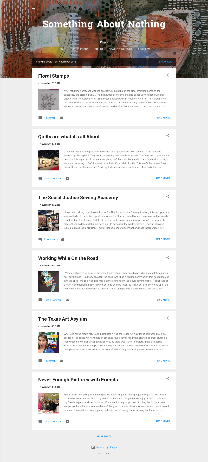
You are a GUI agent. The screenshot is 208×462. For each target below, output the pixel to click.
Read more (163, 117)
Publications (80, 49)
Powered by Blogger (106, 447)
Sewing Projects (120, 49)
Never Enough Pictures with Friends (78, 379)
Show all (165, 61)
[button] (168, 75)
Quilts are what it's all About (69, 136)
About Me (144, 49)
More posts (104, 436)
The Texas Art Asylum (62, 319)
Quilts (98, 49)
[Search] (174, 9)
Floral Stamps (53, 76)
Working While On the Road (68, 258)
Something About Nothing (104, 25)
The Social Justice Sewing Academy (78, 197)
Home (61, 49)
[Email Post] (61, 119)
